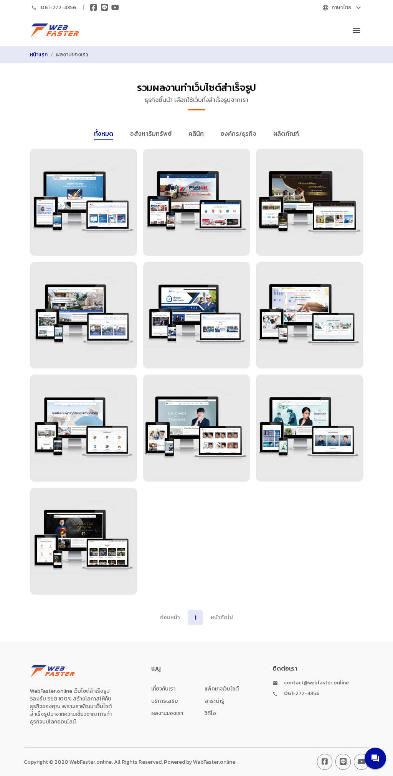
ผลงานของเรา (167, 713)
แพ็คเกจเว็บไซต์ (222, 689)
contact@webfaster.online (316, 683)
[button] (375, 758)
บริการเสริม (164, 701)
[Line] (104, 8)
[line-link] (343, 762)
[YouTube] (115, 8)
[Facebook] (93, 8)
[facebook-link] (324, 762)
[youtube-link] (361, 762)
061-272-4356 (58, 7)
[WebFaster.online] (54, 30)
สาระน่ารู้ (214, 701)
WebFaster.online (214, 762)
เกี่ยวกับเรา (163, 689)
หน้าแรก (39, 55)
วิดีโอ (210, 713)
